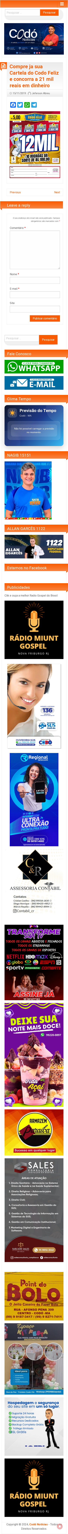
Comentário (18, 228)
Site (12, 303)
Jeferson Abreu (41, 93)
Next (57, 192)
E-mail (14, 288)
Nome (14, 274)
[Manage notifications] (60, 1526)
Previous (15, 192)
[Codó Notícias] (34, 38)
